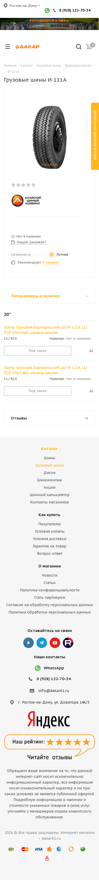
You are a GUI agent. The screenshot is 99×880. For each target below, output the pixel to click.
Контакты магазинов (49, 502)
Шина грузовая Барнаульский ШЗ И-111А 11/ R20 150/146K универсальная (45, 330)
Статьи (49, 582)
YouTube (55, 642)
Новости (49, 575)
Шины (49, 458)
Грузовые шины (49, 465)
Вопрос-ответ (49, 553)
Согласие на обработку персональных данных (49, 604)
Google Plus (68, 642)
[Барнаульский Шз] (45, 200)
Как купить (49, 514)
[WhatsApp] (47, 11)
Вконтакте (28, 642)
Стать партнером (49, 597)
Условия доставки (49, 538)
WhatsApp (54, 667)
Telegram (41, 642)
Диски (49, 472)
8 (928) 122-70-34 (74, 10)
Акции (49, 487)
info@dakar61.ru (53, 690)
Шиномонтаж (49, 480)
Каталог (49, 448)
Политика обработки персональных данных (49, 612)
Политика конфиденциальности (49, 590)
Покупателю (49, 524)
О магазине (49, 565)
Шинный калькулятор (49, 494)
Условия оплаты (49, 531)
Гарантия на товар (49, 546)
